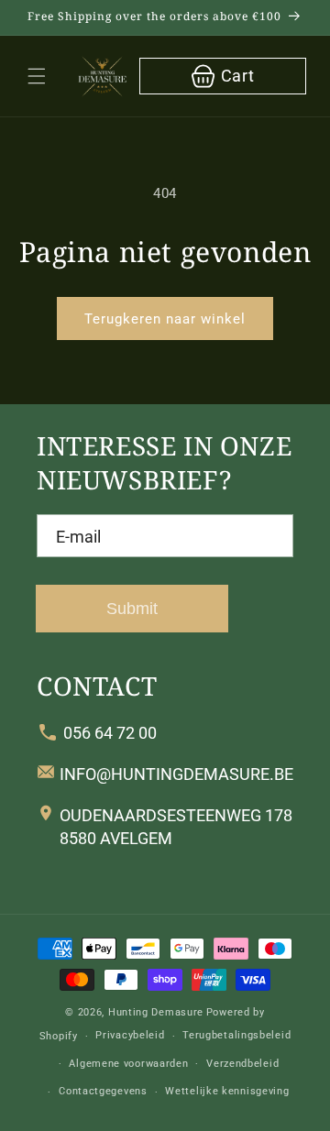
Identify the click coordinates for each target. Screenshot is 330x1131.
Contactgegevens (103, 1091)
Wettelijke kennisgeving (227, 1091)
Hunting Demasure (156, 1012)
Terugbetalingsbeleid (236, 1035)
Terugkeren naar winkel (165, 319)
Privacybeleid (129, 1035)
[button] (36, 76)
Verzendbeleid (242, 1064)
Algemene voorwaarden (128, 1064)
